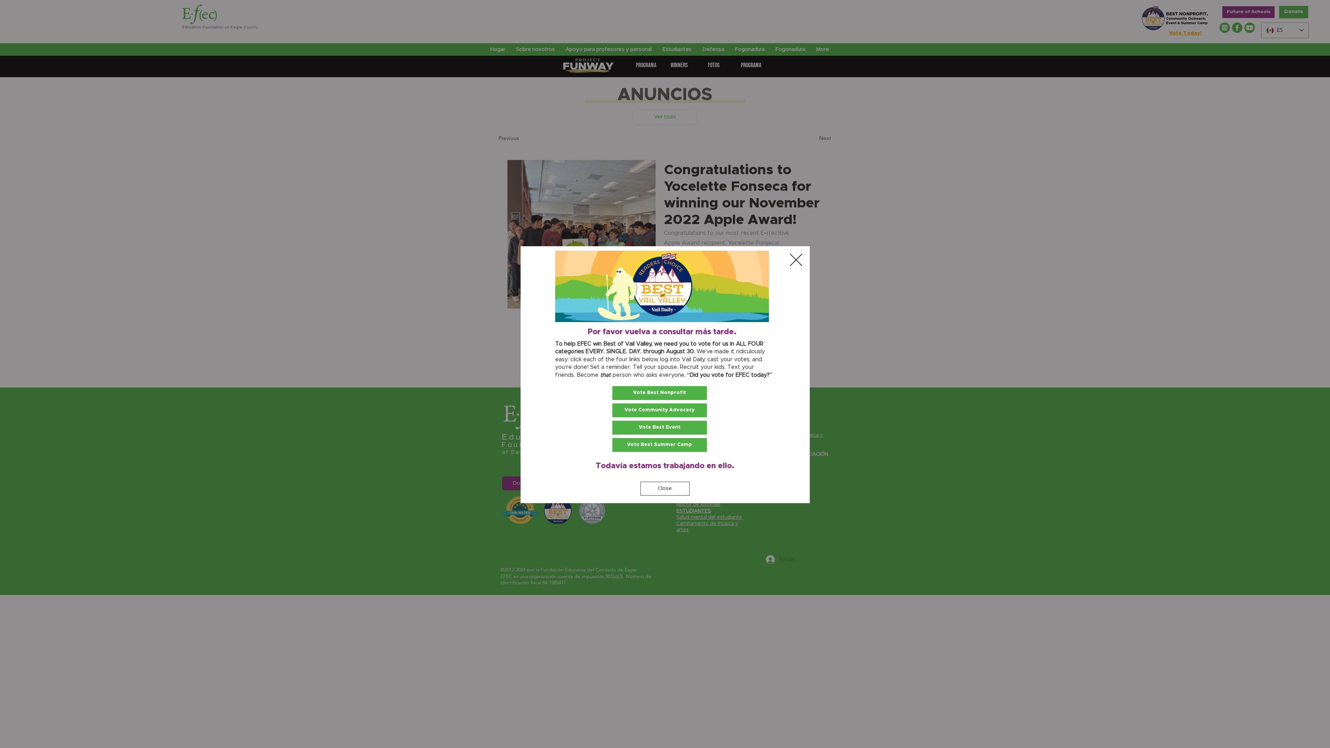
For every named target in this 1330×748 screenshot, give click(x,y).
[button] (796, 260)
